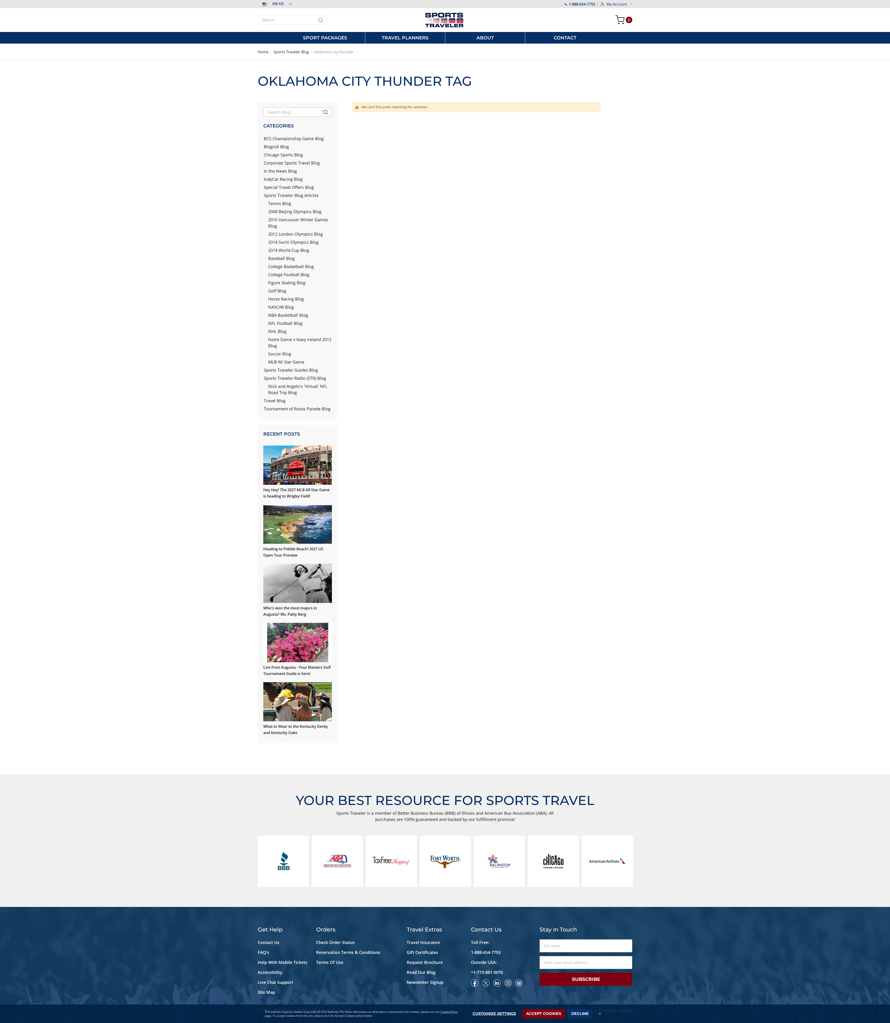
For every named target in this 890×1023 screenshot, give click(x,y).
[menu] (445, 38)
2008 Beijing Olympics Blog (294, 211)
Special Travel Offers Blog (289, 187)
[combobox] (292, 20)
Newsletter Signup (425, 982)
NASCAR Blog (281, 307)
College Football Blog (288, 274)
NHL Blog (277, 331)
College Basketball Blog (291, 266)
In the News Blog (280, 171)
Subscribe (586, 979)
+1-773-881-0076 (487, 972)
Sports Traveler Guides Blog (291, 370)
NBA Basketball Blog (288, 315)
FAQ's (264, 952)
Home (263, 51)
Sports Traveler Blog (291, 51)
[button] (275, 3)
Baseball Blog (281, 258)
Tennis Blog (279, 203)
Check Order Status (335, 942)
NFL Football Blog (285, 323)
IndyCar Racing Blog (283, 179)
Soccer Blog (279, 354)
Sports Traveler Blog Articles (291, 195)
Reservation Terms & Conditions (348, 952)
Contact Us (268, 942)
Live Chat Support (275, 982)
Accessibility (270, 972)
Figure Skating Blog (286, 282)
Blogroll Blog (276, 146)
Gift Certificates (422, 952)
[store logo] (445, 20)
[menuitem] (325, 38)
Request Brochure (425, 962)
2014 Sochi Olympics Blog (293, 242)
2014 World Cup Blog (288, 250)
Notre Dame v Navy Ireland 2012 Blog (299, 342)
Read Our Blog (421, 972)
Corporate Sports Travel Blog (292, 163)
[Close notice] (600, 1014)
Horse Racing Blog (286, 299)
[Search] (325, 113)
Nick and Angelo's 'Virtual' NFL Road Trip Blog (297, 389)
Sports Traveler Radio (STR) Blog (295, 378)
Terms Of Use (329, 962)
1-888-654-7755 (582, 4)
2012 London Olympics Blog (295, 234)
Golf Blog (277, 291)
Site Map (266, 992)
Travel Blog (275, 400)
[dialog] (445, 1013)
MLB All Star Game (286, 362)
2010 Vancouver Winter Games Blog (298, 223)
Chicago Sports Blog (283, 155)
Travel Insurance (423, 942)
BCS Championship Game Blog (294, 138)
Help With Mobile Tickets (282, 962)
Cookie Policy (449, 1012)
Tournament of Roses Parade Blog (297, 409)
